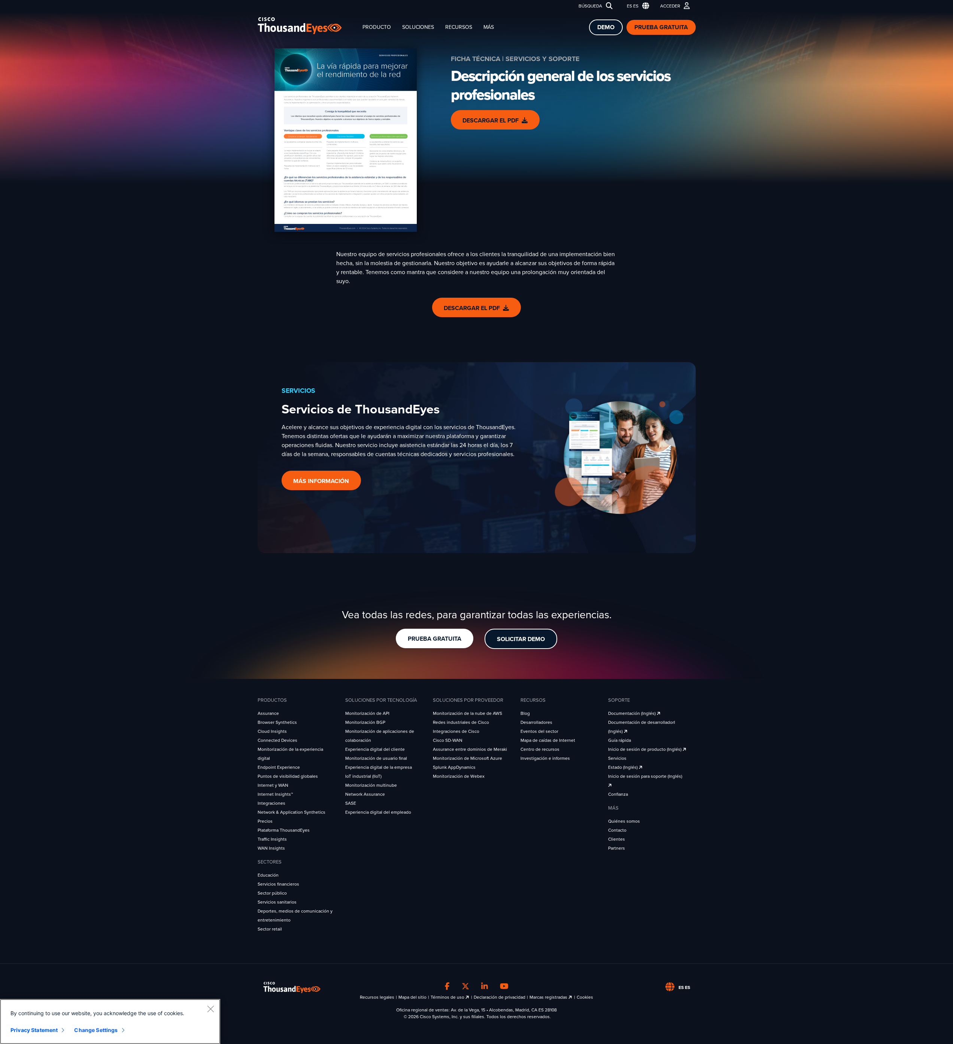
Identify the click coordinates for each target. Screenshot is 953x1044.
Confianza (618, 794)
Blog (525, 713)
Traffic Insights (272, 839)
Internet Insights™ (275, 794)
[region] (110, 1021)
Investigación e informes (545, 758)
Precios (265, 821)
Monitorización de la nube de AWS (467, 713)
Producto (376, 27)
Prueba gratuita (661, 27)
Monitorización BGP (365, 722)
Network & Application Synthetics (291, 812)
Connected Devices (277, 740)
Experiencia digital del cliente (375, 749)
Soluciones (418, 27)
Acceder (670, 6)
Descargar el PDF (490, 120)
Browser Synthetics (277, 722)
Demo (605, 27)
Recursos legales (377, 997)
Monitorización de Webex (459, 776)
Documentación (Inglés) (632, 713)
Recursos (458, 27)
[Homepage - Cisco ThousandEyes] (307, 25)
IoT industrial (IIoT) (363, 776)
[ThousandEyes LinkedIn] (484, 986)
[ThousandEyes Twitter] (465, 986)
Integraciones (271, 803)
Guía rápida (619, 740)
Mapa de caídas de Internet (547, 740)
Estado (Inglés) (623, 767)
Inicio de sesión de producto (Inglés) (645, 749)
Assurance (268, 713)
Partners (616, 848)
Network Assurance (365, 794)
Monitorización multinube (371, 785)
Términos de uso (448, 997)
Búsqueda (590, 6)
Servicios (617, 758)
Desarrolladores (536, 722)
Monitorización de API (367, 713)
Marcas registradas (548, 997)
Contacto (617, 830)
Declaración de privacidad (499, 997)
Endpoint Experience (279, 767)
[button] (636, 6)
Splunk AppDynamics (454, 767)
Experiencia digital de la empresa (378, 767)
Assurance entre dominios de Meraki (470, 749)
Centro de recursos (539, 749)
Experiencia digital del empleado (378, 812)
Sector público (272, 893)
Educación (268, 875)
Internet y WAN (273, 785)
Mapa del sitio (412, 997)
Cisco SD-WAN (447, 740)
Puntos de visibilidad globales (288, 776)
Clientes (616, 839)
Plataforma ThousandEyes (284, 830)
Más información (321, 481)
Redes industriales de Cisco (461, 722)
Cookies (585, 997)
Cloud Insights (272, 731)
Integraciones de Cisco (456, 731)
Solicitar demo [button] (521, 639)
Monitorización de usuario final (376, 758)
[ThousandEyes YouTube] (504, 986)
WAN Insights (271, 848)
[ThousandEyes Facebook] (447, 986)
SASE (350, 803)
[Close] (210, 1009)
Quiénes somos (624, 821)
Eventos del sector (539, 731)
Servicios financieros (278, 884)
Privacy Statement (34, 1030)
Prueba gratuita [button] (434, 639)
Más (488, 27)
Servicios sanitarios (277, 902)
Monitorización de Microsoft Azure (467, 758)
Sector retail (270, 929)
